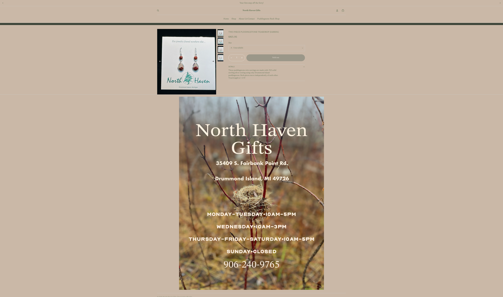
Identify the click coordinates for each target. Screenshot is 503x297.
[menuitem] (226, 19)
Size (230, 43)
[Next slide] (500, 3)
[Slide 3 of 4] (220, 49)
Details (231, 67)
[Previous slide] (3, 3)
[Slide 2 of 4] (220, 41)
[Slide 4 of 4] (220, 57)
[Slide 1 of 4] (220, 33)
